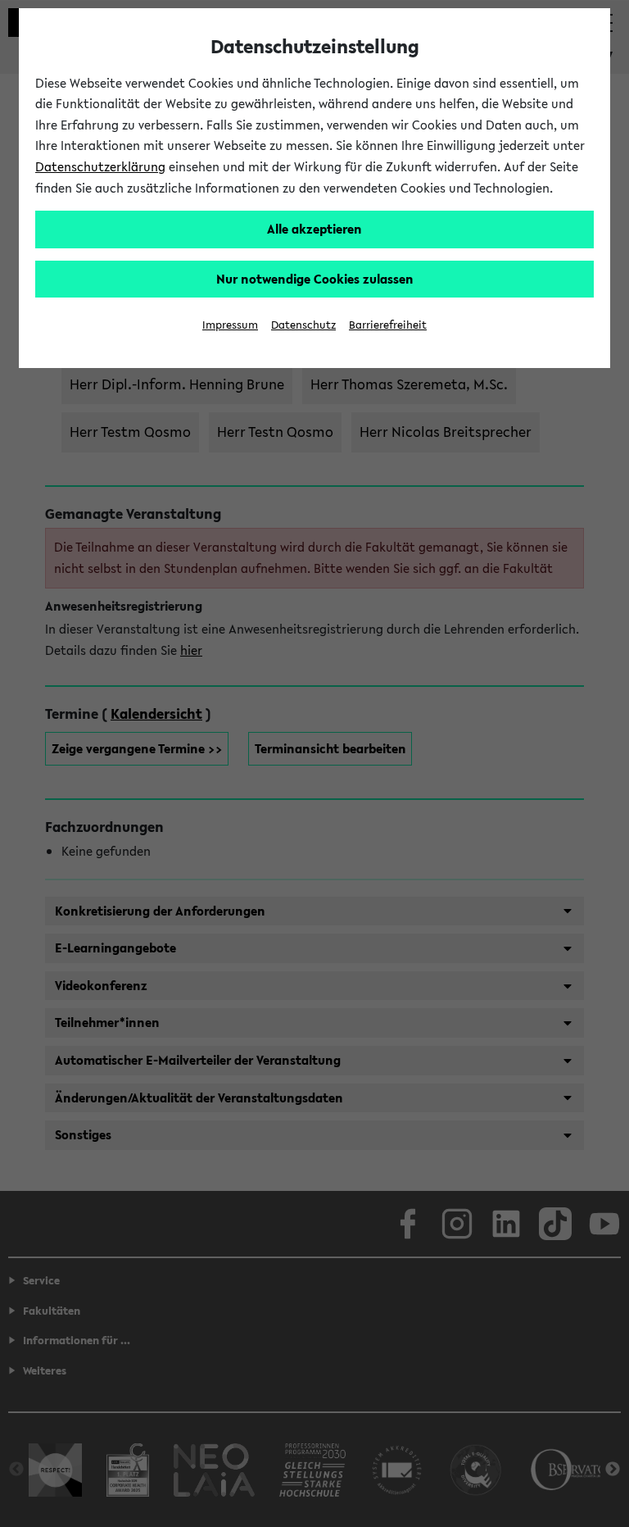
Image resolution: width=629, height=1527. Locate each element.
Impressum (230, 325)
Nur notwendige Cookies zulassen (315, 279)
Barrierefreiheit (388, 325)
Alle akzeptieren (314, 229)
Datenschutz (303, 325)
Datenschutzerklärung (100, 166)
